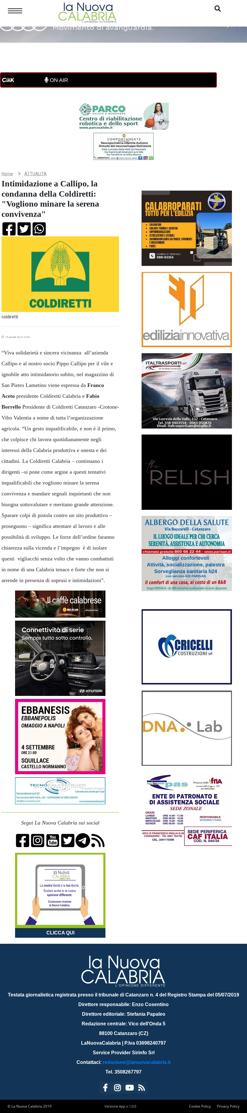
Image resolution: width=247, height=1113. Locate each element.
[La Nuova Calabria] (87, 11)
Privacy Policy (228, 1106)
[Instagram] (117, 1088)
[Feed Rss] (142, 1088)
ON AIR (58, 80)
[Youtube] (130, 1088)
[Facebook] (105, 1088)
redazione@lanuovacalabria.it (136, 1062)
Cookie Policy (200, 1106)
